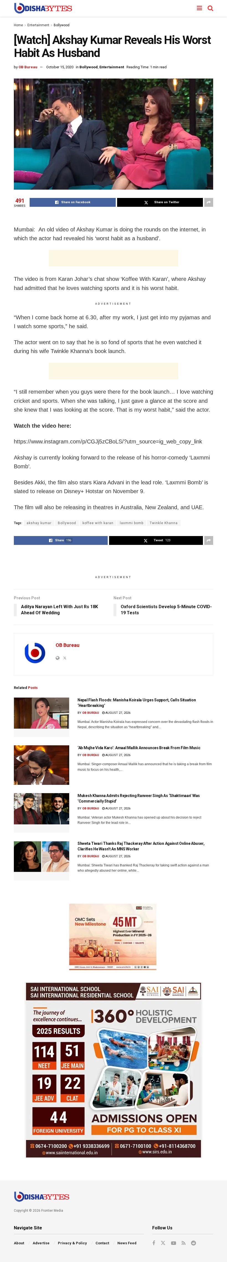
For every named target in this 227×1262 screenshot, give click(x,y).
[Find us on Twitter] (163, 1243)
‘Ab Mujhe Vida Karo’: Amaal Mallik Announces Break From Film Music (139, 748)
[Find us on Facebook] (153, 1243)
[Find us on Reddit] (193, 1243)
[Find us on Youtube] (173, 1243)
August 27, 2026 (117, 713)
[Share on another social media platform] (208, 202)
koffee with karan (98, 523)
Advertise (41, 1243)
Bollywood (61, 25)
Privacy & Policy (72, 1243)
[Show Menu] (199, 8)
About (19, 1243)
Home (18, 25)
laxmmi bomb (131, 523)
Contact (102, 1243)
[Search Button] (210, 8)
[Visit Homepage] (43, 8)
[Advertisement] (113, 258)
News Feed (126, 1243)
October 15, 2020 (59, 67)
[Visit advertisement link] (113, 937)
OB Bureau (28, 67)
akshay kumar (39, 523)
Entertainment (38, 25)
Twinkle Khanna (164, 523)
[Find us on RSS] (183, 1243)
